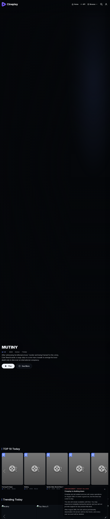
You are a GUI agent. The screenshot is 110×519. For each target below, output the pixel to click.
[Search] (101, 4)
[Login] (106, 4)
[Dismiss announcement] (104, 489)
